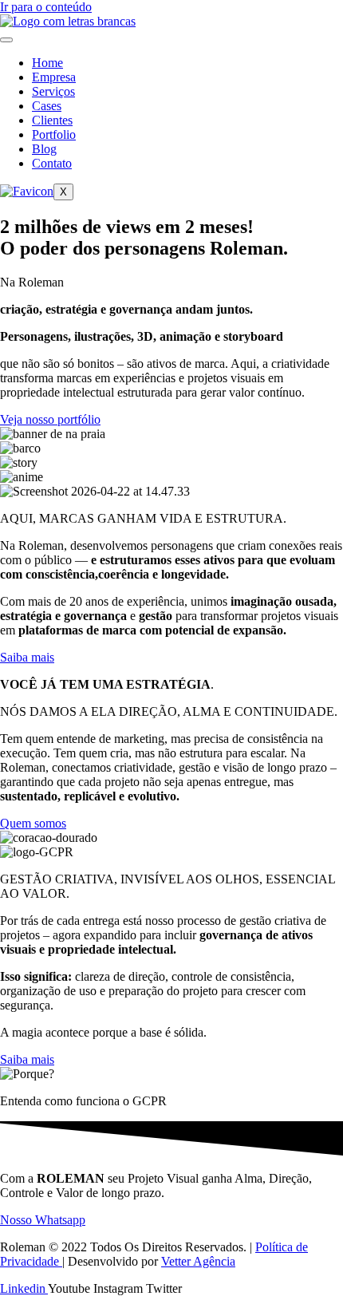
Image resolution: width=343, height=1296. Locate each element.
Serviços (53, 91)
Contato (52, 163)
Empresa (54, 77)
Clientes (52, 120)
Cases (46, 106)
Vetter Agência (198, 1261)
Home (47, 62)
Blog (44, 149)
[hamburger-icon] (6, 40)
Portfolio (54, 134)
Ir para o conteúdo (46, 7)
